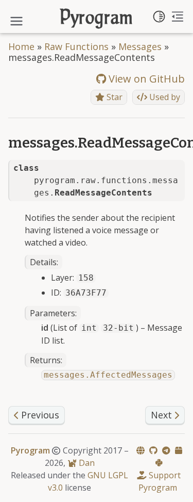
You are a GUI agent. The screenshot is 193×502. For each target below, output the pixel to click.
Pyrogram (96, 19)
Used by (163, 97)
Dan (86, 462)
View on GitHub (145, 79)
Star (113, 97)
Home (21, 46)
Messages (140, 46)
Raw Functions (76, 46)
